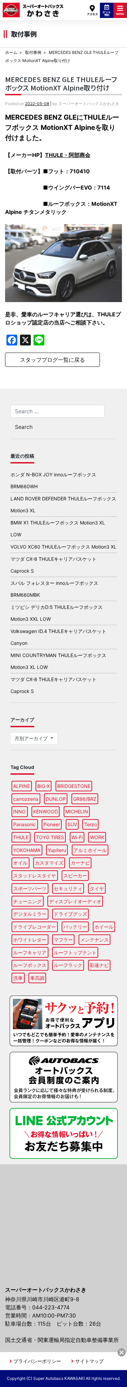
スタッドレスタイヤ (34, 875)
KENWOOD (45, 811)
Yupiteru (57, 850)
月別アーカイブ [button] (32, 738)
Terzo (90, 824)
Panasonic (24, 824)
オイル (20, 863)
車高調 (37, 978)
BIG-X (43, 786)
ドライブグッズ (70, 914)
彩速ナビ (99, 965)
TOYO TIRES (50, 837)
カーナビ (80, 863)
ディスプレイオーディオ (75, 901)
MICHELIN (76, 811)
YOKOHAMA (26, 850)
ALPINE (21, 786)
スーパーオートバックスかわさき (33, 7)
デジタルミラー (29, 914)
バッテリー (75, 927)
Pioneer (51, 824)
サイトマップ (89, 1361)
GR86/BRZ (85, 799)
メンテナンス (94, 940)
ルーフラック (68, 965)
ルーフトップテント (75, 952)
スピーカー (75, 875)
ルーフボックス (29, 965)
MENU (120, 14)
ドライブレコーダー (34, 927)
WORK (97, 837)
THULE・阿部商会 (67, 155)
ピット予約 (107, 13)
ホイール (103, 927)
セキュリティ (68, 888)
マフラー (63, 940)
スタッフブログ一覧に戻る (52, 359)
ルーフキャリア (29, 952)
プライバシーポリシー (37, 1361)
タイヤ (97, 888)
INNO (19, 811)
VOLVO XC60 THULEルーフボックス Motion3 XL (63, 547)
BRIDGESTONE (73, 786)
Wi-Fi (77, 837)
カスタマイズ (49, 863)
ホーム (11, 52)
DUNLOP (56, 799)
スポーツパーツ (29, 888)
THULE (20, 837)
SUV (72, 824)
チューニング (27, 901)
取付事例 (33, 52)
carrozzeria (25, 799)
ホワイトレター (29, 940)
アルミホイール (90, 850)
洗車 (18, 978)
